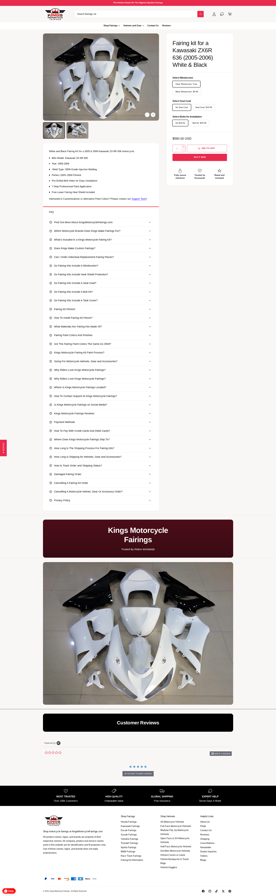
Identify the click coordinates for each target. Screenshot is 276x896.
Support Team (139, 198)
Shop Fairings (110, 25)
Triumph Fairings (129, 843)
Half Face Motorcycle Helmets (175, 846)
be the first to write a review (138, 773)
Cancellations (207, 843)
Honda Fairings (129, 822)
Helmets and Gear (132, 25)
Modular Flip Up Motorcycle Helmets (174, 832)
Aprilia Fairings (128, 847)
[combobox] (139, 14)
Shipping (204, 839)
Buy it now (200, 157)
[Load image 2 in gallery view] (77, 130)
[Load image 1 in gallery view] (54, 130)
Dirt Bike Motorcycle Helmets (175, 851)
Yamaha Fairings (129, 839)
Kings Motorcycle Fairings (60, 891)
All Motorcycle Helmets (172, 822)
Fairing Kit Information (132, 860)
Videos (203, 856)
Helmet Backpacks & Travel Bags (174, 861)
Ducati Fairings (128, 830)
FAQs (203, 826)
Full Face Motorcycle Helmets (175, 826)
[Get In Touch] (222, 14)
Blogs (203, 860)
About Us (205, 822)
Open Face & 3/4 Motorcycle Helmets (174, 840)
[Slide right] (153, 114)
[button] (230, 14)
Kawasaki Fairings (130, 826)
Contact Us (206, 830)
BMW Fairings (128, 851)
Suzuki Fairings (129, 834)
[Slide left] (147, 114)
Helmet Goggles (168, 867)
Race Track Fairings (131, 856)
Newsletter (205, 847)
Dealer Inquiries (208, 851)
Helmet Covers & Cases (172, 855)
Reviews (204, 834)
